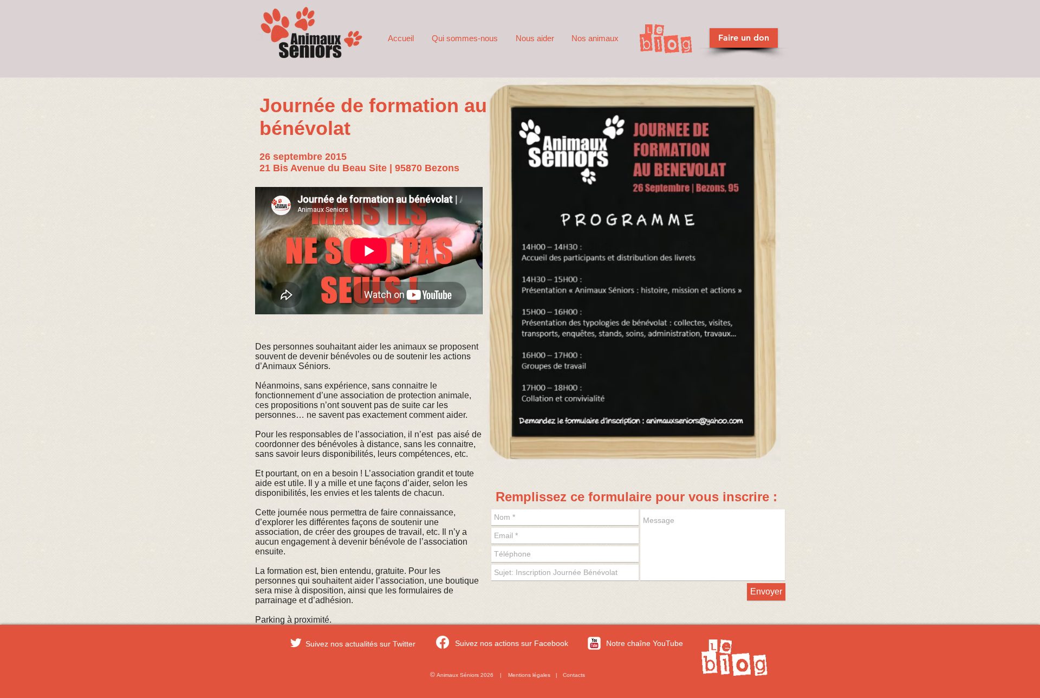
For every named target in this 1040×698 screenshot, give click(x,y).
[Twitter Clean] (295, 642)
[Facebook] (442, 642)
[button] (466, 38)
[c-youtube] (594, 643)
